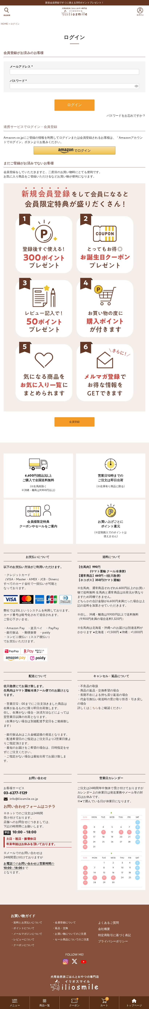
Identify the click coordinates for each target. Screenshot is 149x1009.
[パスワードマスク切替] (136, 86)
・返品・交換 (60, 928)
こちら (93, 708)
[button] (74, 150)
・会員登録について (64, 922)
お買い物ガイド (23, 916)
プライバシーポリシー (113, 941)
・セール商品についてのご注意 (70, 939)
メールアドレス (22, 66)
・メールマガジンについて (26, 934)
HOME (4, 24)
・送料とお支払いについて (26, 922)
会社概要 (104, 929)
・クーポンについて (23, 945)
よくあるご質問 (108, 923)
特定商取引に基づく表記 (114, 935)
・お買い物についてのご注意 (69, 934)
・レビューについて (23, 939)
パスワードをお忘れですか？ (126, 115)
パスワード (19, 81)
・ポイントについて (23, 928)
